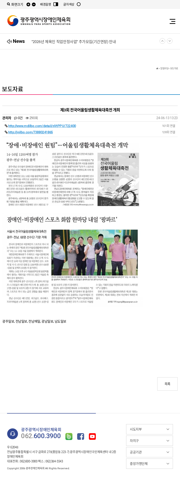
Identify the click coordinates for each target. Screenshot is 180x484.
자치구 (134, 441)
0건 (19, 118)
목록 (167, 384)
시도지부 (136, 429)
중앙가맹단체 (139, 464)
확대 (28, 5)
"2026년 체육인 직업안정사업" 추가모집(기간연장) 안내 (74, 42)
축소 (34, 5)
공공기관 (136, 452)
